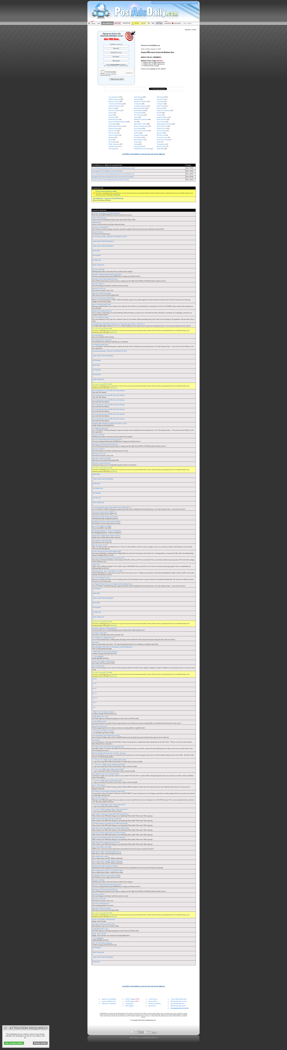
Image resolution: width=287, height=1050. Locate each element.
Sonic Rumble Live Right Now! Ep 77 (103, 637)
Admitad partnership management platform (105, 517)
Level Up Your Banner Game (100, 577)
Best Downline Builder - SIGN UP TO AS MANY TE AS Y (109, 237)
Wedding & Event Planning (142, 148)
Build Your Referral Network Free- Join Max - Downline (109, 753)
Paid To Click (113, 130)
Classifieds (160, 101)
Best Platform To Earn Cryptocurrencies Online (106, 521)
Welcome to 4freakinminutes (100, 903)
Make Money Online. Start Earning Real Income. (107, 852)
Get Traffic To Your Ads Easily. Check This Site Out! (108, 747)
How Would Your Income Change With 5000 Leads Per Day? (110, 814)
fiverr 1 (94, 702)
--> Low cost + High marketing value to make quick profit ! (110, 809)
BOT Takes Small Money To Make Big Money (106, 213)
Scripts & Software (139, 135)
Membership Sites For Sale (179, 1001)
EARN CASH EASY (98, 265)
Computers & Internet (140, 106)
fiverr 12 (94, 698)
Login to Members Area (109, 1001)
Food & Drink (138, 113)
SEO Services (161, 135)
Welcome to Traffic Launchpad (101, 293)
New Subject (96, 740)
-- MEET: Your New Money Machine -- (104, 712)
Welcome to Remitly (98, 269)
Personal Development (141, 130)
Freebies (159, 115)
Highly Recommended (141, 119)
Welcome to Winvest (98, 284)
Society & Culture (162, 137)
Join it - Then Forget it (99, 785)
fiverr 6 (94, 679)
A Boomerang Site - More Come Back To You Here (107, 571)
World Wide (160, 148)
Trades (159, 142)
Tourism (136, 142)
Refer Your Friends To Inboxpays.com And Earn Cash (108, 558)
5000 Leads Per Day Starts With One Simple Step (107, 819)
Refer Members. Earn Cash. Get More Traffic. (105, 774)
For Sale (159, 113)
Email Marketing (139, 110)
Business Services (114, 101)
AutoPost (117, 195)
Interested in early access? (100, 726)
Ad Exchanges (138, 97)
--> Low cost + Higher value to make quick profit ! (107, 780)
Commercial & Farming (116, 104)
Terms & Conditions (155, 1003)
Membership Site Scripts (178, 1006)
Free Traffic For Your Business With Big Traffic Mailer (108, 791)
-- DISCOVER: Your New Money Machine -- (105, 652)
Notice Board (138, 128)
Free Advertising (139, 115)
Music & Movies (162, 126)
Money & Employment (141, 126)
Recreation (160, 133)
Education (160, 108)
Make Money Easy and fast (100, 856)
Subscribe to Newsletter (109, 1003)
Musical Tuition (113, 128)
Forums (111, 115)
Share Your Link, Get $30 (99, 545)
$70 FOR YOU (96, 260)
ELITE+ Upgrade (130, 999)
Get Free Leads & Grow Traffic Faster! (103, 298)
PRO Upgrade (129, 1006)
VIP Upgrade (129, 1003)
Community (137, 104)
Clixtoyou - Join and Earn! (100, 227)
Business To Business (140, 101)
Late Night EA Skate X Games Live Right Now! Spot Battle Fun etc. (112, 584)
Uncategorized (138, 146)
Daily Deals (160, 106)
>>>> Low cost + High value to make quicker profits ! (108, 769)
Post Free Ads (113, 133)
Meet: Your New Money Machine (102, 943)
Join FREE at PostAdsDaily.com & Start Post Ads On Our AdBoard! (143, 154)
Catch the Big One (97, 335)
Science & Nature (114, 135)
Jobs (135, 122)
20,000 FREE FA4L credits (100, 716)
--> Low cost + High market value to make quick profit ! (109, 804)
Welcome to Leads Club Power (101, 463)
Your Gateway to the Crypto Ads (102, 540)
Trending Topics (113, 146)
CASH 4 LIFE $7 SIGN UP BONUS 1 (103, 241)
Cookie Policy (153, 999)
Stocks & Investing (162, 139)
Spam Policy (152, 1006)
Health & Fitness (114, 119)
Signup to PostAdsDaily (109, 999)
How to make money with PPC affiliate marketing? (107, 861)
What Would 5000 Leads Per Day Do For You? (106, 842)
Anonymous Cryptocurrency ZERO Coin (104, 512)
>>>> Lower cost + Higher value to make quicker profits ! (109, 760)
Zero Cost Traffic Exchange (100, 317)
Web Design (112, 148)
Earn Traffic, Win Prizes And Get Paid (103, 924)
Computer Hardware (115, 106)
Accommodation (114, 97)
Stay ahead (95, 642)
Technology (112, 142)
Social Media (138, 137)
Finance (111, 113)
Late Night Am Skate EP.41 (100, 428)
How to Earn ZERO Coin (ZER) (101, 526)
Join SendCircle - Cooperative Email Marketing (108, 198)
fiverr (93, 707)
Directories (112, 108)
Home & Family (161, 119)
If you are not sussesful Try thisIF (106, 191)
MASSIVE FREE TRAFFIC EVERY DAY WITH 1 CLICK (109, 423)
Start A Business (139, 139)
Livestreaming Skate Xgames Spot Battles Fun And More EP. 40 (111, 507)
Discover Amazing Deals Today (101, 304)
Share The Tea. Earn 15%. (100, 798)
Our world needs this (98, 666)
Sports (110, 139)
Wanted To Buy (161, 146)
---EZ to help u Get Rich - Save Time (103, 731)
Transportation (161, 144)
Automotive (160, 99)
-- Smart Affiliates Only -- (99, 721)
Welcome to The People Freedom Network (104, 279)
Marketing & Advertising (164, 124)
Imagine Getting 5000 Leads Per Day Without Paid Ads (108, 837)
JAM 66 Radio (96, 222)
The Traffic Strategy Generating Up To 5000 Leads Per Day (110, 823)
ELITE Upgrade (130, 1001)
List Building (113, 124)
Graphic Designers (162, 117)
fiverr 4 (94, 688)
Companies (160, 104)
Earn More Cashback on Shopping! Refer (104, 628)
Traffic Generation (114, 144)
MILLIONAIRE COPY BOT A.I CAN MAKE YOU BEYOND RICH (112, 647)
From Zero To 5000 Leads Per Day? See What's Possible (109, 833)
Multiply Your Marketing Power (102, 311)
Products (136, 133)
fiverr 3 (94, 693)
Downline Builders (140, 108)
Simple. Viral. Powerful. (99, 933)
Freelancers (112, 117)
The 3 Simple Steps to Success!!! (102, 340)
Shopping (111, 137)
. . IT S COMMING (97, 656)
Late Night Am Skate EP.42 (100, 344)
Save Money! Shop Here (99, 633)
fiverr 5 (94, 683)
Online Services (161, 128)
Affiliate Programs (114, 99)
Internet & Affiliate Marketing (118, 122)
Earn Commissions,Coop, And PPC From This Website (108, 390)
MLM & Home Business (116, 126)
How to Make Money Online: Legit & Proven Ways (107, 870)
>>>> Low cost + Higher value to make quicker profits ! (108, 764)
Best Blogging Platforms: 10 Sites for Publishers (106, 531)
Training (136, 144)
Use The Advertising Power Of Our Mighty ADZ (106, 551)
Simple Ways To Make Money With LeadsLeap (106, 535)
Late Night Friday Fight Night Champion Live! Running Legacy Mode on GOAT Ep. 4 (118, 324)
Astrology (137, 99)
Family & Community (163, 110)
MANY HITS (96, 251)
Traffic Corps (96, 564)
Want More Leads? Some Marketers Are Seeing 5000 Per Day (110, 828)
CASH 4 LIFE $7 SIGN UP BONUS (102, 246)
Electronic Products (114, 110)
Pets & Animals (161, 130)
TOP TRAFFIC (96, 255)
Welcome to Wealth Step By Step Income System (107, 274)
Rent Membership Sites (178, 1003)
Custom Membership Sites (179, 999)
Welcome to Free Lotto (99, 288)
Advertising (160, 97)
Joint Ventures (161, 122)
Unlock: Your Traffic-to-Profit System (103, 661)
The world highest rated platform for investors (106, 735)
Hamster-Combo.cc (98, 232)
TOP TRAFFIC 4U (97, 488)
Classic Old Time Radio (99, 218)
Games (136, 117)
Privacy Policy (153, 1001)
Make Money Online (140, 124)
